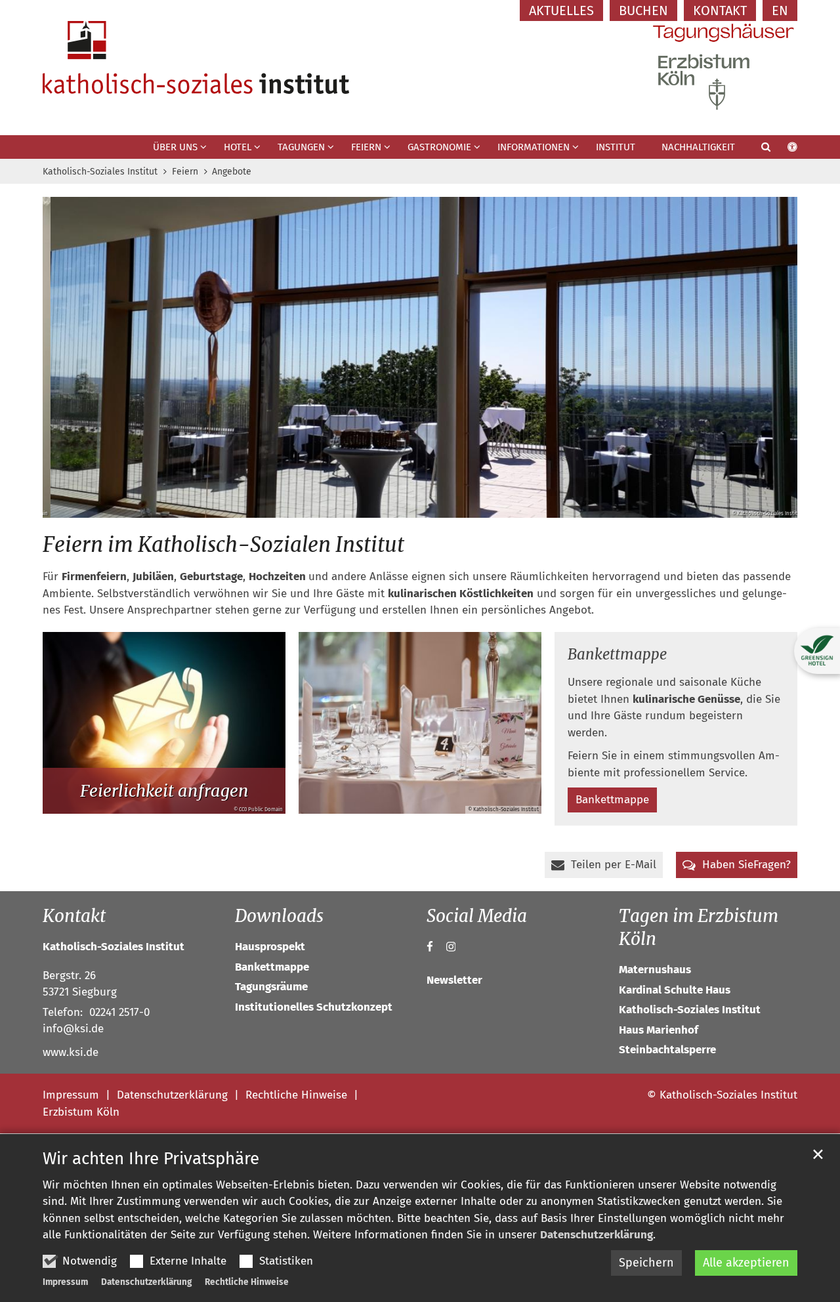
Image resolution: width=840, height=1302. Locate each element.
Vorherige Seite (69, 358)
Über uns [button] (175, 147)
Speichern (646, 1262)
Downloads (279, 916)
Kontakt (74, 916)
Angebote (231, 171)
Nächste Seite (771, 358)
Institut (615, 147)
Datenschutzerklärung (596, 1235)
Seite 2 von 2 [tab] (432, 504)
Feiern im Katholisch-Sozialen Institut (223, 544)
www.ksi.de (70, 1052)
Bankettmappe (617, 654)
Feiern (185, 171)
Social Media (477, 916)
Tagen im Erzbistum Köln (698, 927)
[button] (757, 149)
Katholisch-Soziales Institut (100, 171)
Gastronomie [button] (439, 147)
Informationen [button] (533, 147)
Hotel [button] (237, 147)
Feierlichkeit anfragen (164, 791)
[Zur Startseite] (196, 57)
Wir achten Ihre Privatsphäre (151, 1158)
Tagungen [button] (301, 147)
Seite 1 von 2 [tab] (409, 504)
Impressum (65, 1282)
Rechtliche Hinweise (247, 1282)
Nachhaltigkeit (698, 147)
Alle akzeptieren (746, 1262)
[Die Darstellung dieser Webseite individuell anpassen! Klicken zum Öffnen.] (783, 149)
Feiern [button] (366, 147)
